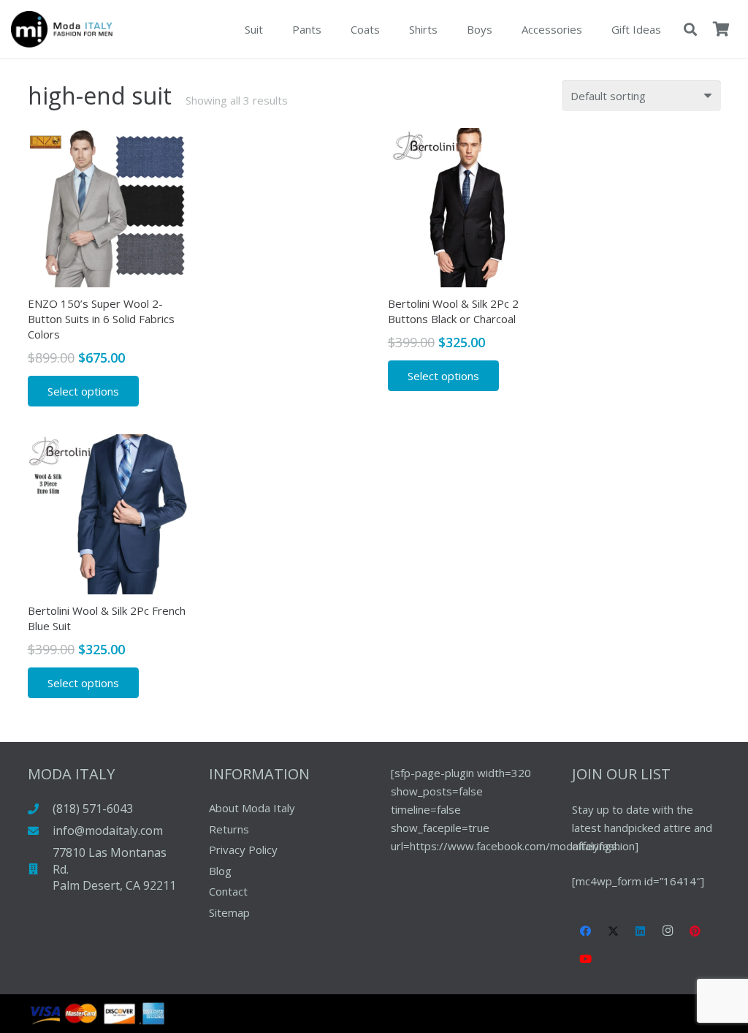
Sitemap (229, 912)
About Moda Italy (252, 808)
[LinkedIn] (640, 931)
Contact (228, 891)
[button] (690, 29)
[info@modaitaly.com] (40, 830)
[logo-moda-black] (61, 29)
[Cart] (721, 29)
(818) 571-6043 (93, 809)
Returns (229, 829)
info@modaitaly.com (108, 830)
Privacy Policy (243, 849)
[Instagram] (668, 931)
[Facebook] (586, 931)
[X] (613, 931)
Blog (220, 870)
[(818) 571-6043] (40, 808)
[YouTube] (586, 959)
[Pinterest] (695, 931)
